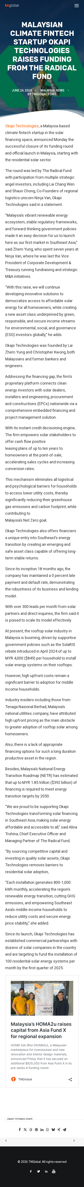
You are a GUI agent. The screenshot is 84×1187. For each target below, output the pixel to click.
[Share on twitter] (25, 1129)
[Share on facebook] (19, 1129)
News (60, 90)
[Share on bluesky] (53, 1129)
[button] (76, 5)
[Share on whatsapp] (47, 1129)
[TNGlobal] (12, 5)
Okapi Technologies (22, 126)
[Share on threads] (30, 1129)
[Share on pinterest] (36, 1129)
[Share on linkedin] (42, 1129)
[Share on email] (64, 1129)
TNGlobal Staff (44, 94)
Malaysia (47, 90)
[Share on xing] (58, 1129)
